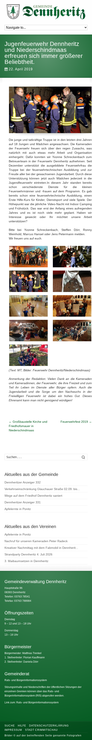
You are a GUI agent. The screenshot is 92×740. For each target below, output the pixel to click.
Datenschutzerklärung (49, 725)
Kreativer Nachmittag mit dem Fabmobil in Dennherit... (41, 547)
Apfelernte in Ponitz (17, 509)
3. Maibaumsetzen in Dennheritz (26, 561)
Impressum (13, 729)
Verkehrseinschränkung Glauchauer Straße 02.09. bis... (42, 489)
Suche (9, 725)
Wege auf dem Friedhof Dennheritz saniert (33, 495)
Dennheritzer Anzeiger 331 (22, 502)
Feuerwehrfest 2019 (76, 421)
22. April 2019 (21, 69)
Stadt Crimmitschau (41, 729)
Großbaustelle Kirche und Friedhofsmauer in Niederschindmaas (28, 426)
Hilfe (22, 725)
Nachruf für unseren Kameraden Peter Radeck (36, 541)
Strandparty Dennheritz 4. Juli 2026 (28, 554)
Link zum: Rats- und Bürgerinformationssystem (31, 702)
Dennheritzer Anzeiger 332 (22, 482)
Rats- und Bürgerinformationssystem (25, 680)
